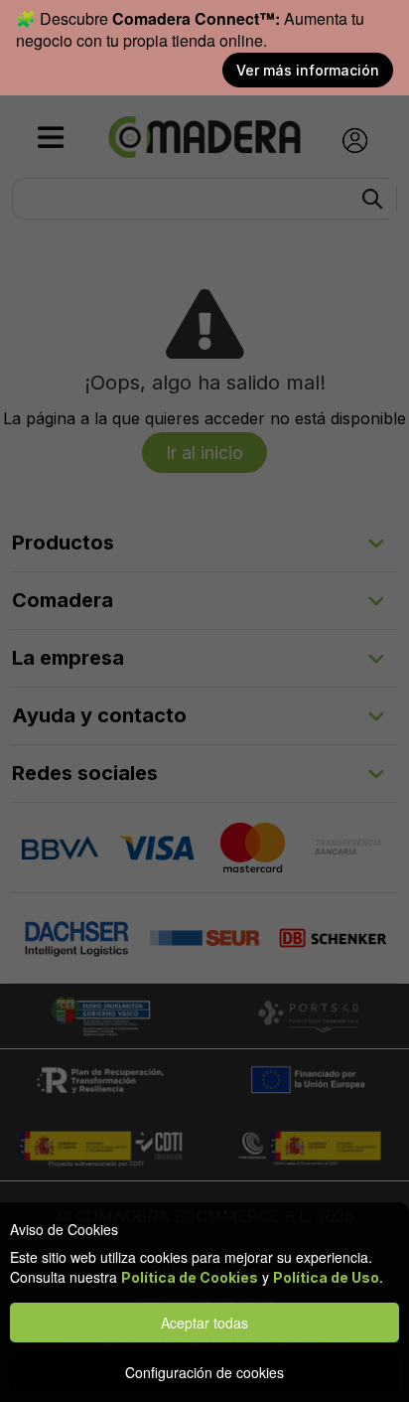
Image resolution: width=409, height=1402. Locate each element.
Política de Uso (326, 1277)
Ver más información (307, 70)
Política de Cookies (189, 1277)
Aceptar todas (204, 1322)
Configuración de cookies (204, 1372)
